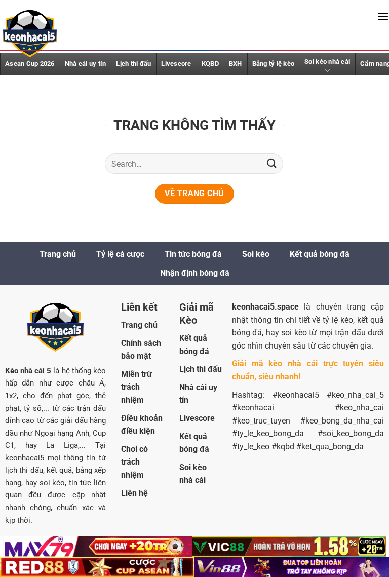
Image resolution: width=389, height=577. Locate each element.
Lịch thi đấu (133, 63)
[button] (383, 16)
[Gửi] (272, 163)
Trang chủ (58, 254)
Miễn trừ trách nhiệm (136, 387)
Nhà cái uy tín (85, 63)
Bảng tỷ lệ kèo (273, 63)
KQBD (210, 63)
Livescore (176, 63)
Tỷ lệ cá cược (120, 254)
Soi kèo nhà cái (327, 61)
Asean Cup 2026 (30, 63)
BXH (235, 63)
